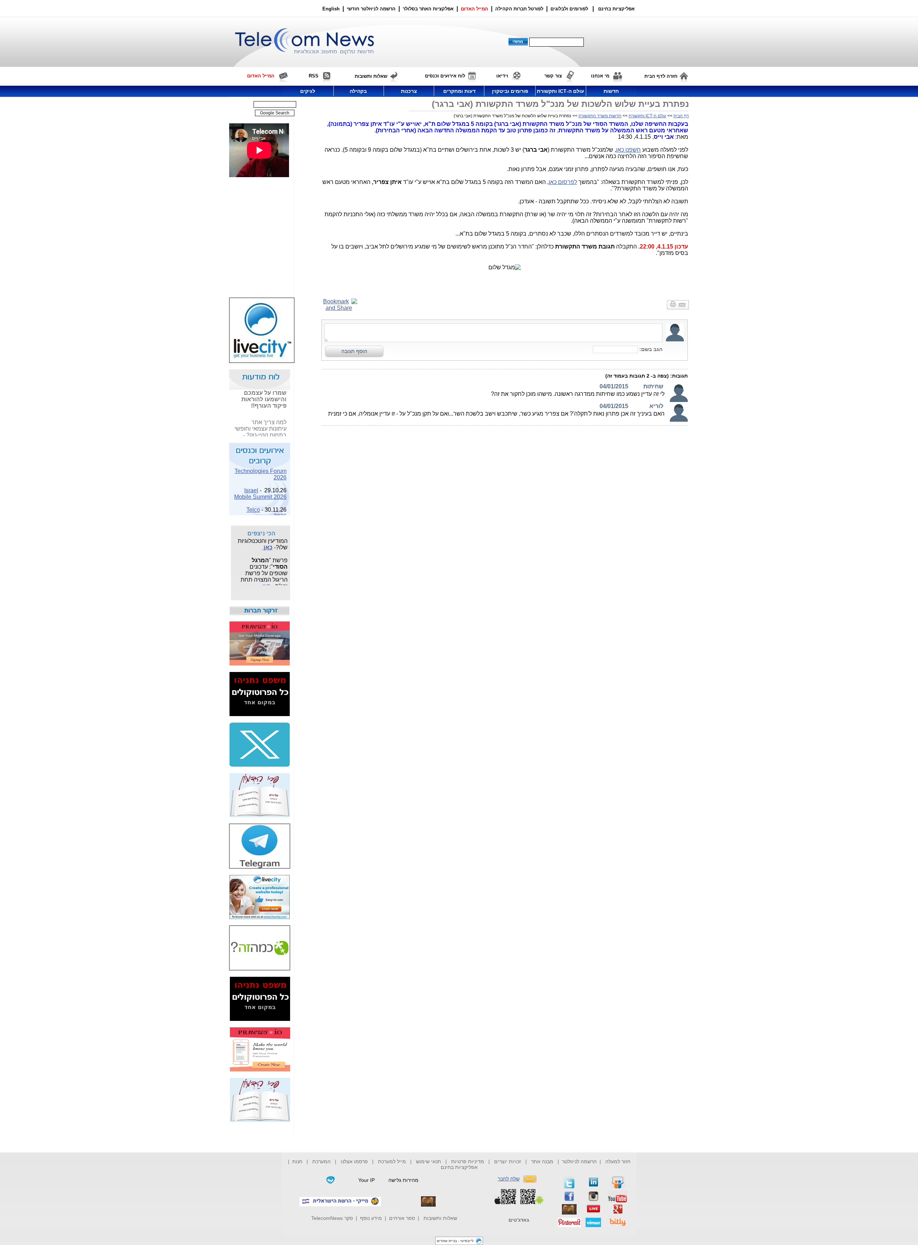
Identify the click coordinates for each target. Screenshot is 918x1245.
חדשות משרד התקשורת (599, 115)
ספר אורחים (402, 1218)
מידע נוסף (371, 1218)
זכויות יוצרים (507, 1161)
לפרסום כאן (563, 182)
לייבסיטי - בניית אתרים (455, 1241)
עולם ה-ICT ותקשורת (647, 115)
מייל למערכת (392, 1161)
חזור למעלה (617, 1161)
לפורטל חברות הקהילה (519, 8)
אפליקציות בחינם (459, 1167)
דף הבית (681, 115)
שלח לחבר (509, 1179)
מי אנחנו (600, 76)
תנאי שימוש (428, 1161)
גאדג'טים (518, 1220)
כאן (282, 436)
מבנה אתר (542, 1161)
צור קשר (553, 76)
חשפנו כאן (628, 150)
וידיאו (502, 76)
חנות (297, 1161)
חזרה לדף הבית (660, 76)
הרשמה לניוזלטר (579, 1161)
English (331, 8)
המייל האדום (474, 8)
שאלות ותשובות (440, 1218)
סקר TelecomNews (332, 1218)
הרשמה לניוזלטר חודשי (372, 8)
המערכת (321, 1161)
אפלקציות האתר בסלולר (428, 8)
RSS (313, 76)
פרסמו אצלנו (355, 1161)
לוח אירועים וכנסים (445, 76)
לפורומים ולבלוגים (569, 8)
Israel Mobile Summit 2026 (260, 488)
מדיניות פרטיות (467, 1161)
